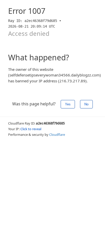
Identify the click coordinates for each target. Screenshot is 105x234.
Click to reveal (30, 129)
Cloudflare (57, 134)
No (86, 104)
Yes (68, 104)
